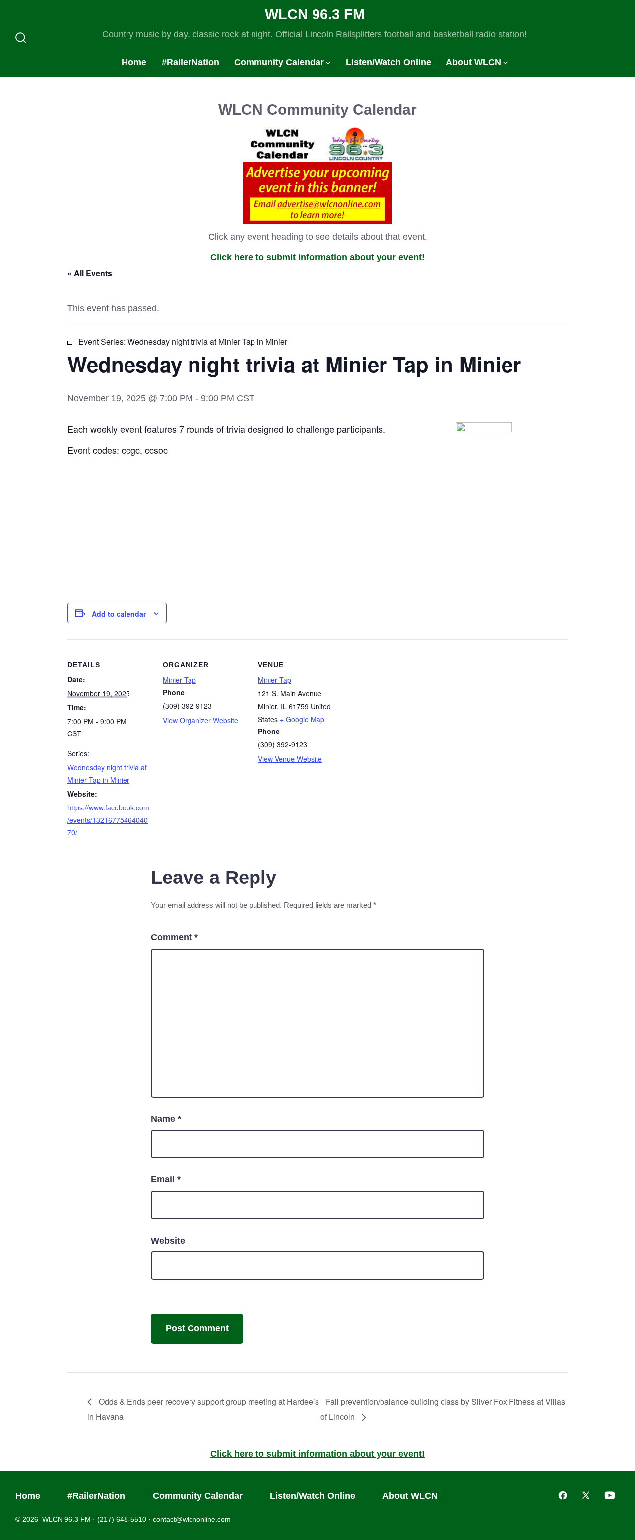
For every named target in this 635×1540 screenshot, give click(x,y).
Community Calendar (279, 62)
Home (134, 62)
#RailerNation (190, 62)
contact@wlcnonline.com (192, 1519)
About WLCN (473, 62)
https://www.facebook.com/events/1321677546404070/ (108, 820)
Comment (174, 937)
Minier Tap (179, 680)
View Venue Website (290, 759)
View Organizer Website (200, 720)
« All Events (89, 273)
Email (166, 1179)
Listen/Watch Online (388, 62)
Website (168, 1241)
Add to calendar (119, 614)
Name (166, 1119)
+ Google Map (302, 719)
